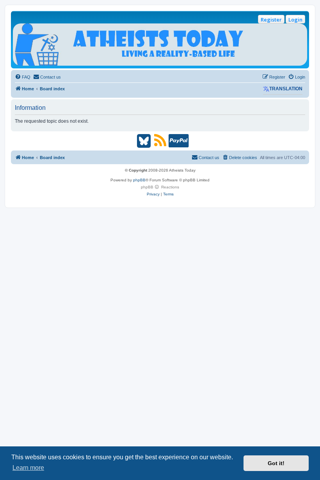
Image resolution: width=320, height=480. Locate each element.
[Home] (160, 44)
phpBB (139, 180)
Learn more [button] (28, 467)
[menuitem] (22, 77)
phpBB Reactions (160, 187)
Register (271, 19)
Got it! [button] (276, 463)
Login (295, 19)
